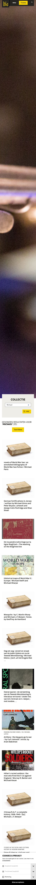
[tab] (33, 866)
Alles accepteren (18, 882)
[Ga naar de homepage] (5, 3)
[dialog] (18, 869)
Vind (27, 411)
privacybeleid (6, 860)
